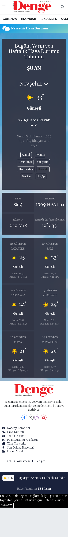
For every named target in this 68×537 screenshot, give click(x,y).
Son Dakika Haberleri (20, 447)
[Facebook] (24, 417)
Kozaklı (43, 169)
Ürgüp (41, 176)
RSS (10, 478)
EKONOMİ (28, 19)
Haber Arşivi (15, 451)
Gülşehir (42, 162)
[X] (31, 417)
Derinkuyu (25, 162)
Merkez (26, 176)
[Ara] (62, 7)
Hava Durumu (16, 432)
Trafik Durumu (16, 436)
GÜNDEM (10, 19)
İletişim (40, 461)
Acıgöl (26, 154)
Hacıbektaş (26, 169)
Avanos (40, 154)
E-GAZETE (48, 19)
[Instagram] (37, 417)
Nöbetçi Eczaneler (18, 428)
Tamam (6, 505)
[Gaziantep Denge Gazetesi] (32, 6)
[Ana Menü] (4, 7)
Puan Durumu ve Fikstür (22, 439)
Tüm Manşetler (17, 443)
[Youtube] (44, 417)
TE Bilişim (44, 488)
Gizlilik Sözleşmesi (18, 461)
